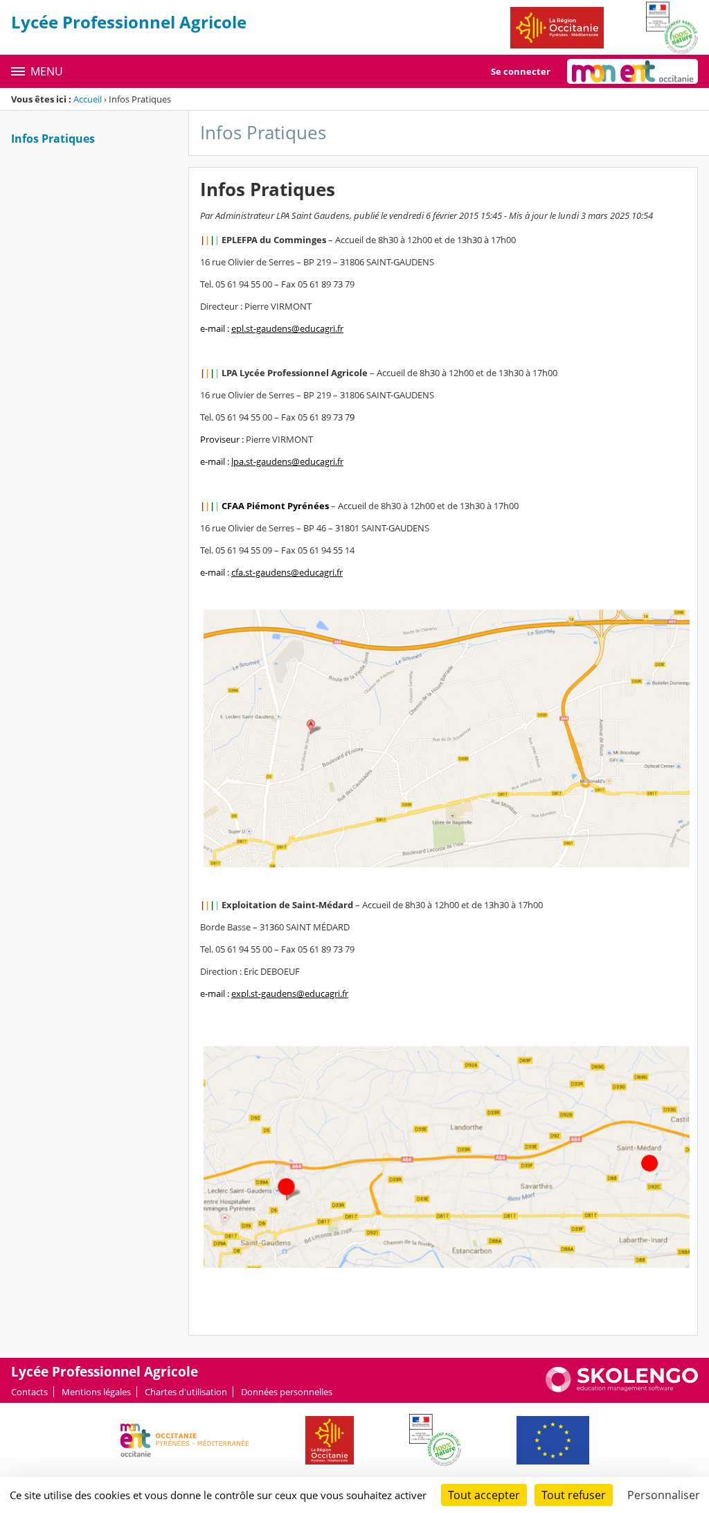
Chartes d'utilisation (186, 1391)
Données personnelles (286, 1391)
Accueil (87, 99)
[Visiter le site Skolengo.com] (622, 1389)
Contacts (29, 1391)
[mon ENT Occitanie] (632, 71)
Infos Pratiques (53, 138)
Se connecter (520, 71)
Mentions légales (96, 1391)
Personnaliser (663, 1495)
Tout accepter (484, 1495)
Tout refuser (573, 1495)
